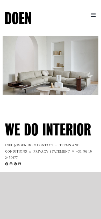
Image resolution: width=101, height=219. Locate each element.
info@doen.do (19, 145)
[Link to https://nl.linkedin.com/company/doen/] (19, 164)
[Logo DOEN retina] (18, 14)
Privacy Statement (51, 151)
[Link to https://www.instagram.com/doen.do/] (11, 164)
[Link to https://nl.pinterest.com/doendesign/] (15, 164)
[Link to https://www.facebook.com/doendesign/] (7, 164)
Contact (45, 145)
